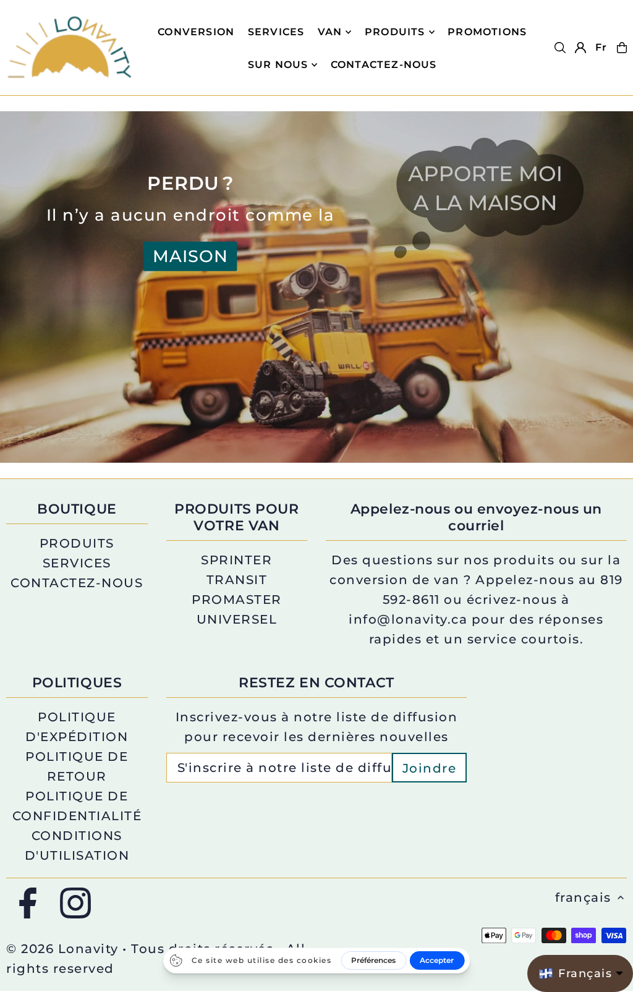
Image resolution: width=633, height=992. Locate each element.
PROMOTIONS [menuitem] (487, 32)
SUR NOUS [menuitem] (278, 64)
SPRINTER (236, 560)
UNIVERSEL (237, 619)
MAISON (190, 256)
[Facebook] (27, 904)
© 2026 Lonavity (62, 948)
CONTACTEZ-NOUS (77, 582)
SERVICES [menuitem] (276, 32)
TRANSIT (237, 579)
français (583, 897)
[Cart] (622, 47)
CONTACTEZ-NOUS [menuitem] (384, 64)
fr (601, 47)
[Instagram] (75, 904)
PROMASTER (237, 599)
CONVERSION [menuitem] (196, 32)
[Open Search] (560, 47)
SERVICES (77, 563)
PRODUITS (395, 32)
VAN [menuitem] (330, 32)
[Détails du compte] (580, 47)
